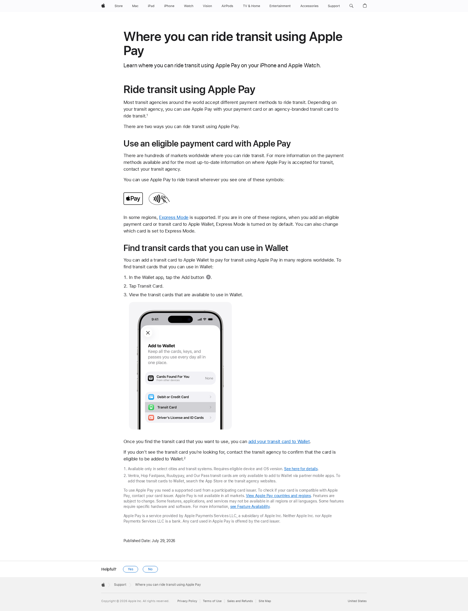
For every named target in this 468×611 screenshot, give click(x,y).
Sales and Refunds (240, 601)
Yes (130, 569)
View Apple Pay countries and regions (278, 496)
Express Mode (173, 217)
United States (357, 601)
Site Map (265, 601)
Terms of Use (212, 601)
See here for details (301, 469)
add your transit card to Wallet (279, 441)
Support (120, 585)
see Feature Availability (250, 506)
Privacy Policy (187, 601)
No (150, 569)
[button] (351, 6)
